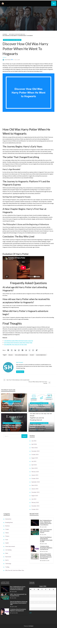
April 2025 (34, 464)
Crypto (7, 529)
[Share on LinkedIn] (15, 350)
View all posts (20, 371)
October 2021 (35, 509)
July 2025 (33, 461)
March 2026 (34, 447)
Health (7, 543)
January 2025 (34, 475)
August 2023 (34, 495)
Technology (8, 563)
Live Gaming (8, 550)
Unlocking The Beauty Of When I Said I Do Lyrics (41, 426)
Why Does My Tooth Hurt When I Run (17, 34)
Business (7, 525)
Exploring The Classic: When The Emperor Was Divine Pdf (12, 426)
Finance (7, 536)
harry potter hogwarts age (21, 354)
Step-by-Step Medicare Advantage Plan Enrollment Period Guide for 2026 (46, 539)
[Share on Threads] (33, 350)
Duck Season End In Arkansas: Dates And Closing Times (18, 342)
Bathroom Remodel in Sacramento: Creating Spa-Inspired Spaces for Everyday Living (46, 556)
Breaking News (9, 522)
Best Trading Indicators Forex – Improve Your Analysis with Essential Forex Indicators (46, 522)
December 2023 (35, 492)
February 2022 (35, 502)
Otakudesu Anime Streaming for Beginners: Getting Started (46, 548)
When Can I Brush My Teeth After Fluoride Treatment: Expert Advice (40, 406)
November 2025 (35, 451)
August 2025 (34, 458)
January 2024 (34, 488)
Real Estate (8, 556)
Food (6, 539)
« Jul (30, 612)
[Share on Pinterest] (22, 350)
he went (32, 354)
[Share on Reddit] (26, 350)
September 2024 (35, 482)
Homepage (5, 34)
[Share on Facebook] (8, 350)
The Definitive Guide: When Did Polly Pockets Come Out (18, 340)
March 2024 (34, 485)
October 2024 (35, 478)
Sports (7, 560)
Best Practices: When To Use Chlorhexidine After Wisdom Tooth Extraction (12, 405)
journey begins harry (41, 354)
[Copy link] (36, 350)
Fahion (7, 532)
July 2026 (33, 440)
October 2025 (35, 454)
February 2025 (35, 471)
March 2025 (34, 468)
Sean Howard (8, 59)
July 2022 (33, 499)
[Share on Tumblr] (29, 350)
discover (11, 354)
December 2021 (35, 506)
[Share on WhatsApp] (18, 350)
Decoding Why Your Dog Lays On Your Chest (15, 344)
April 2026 (34, 444)
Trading (7, 567)
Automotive (8, 519)
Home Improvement (10, 546)
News (6, 553)
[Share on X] (11, 350)
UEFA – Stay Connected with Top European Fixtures (46, 531)
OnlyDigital (30, 626)
